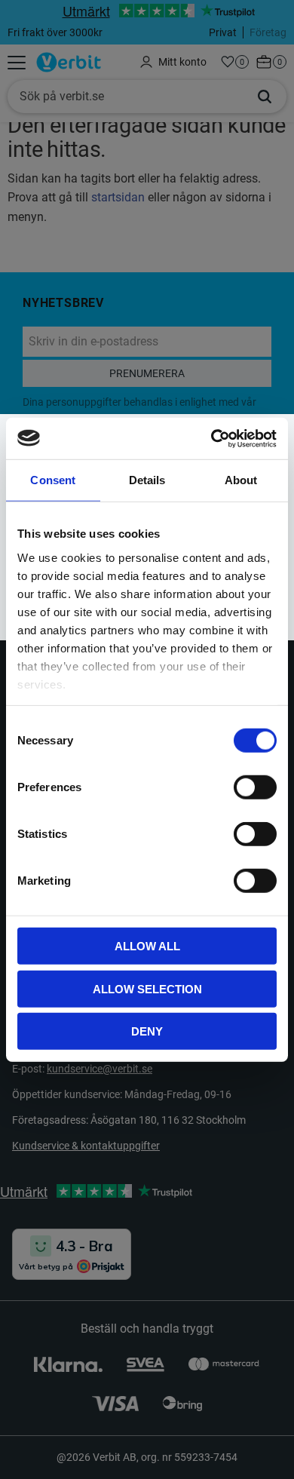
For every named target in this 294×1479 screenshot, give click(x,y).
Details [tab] (147, 480)
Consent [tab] (52, 480)
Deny (147, 1031)
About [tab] (241, 480)
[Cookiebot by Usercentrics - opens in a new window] (211, 438)
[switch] (255, 787)
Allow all (147, 946)
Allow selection (147, 988)
